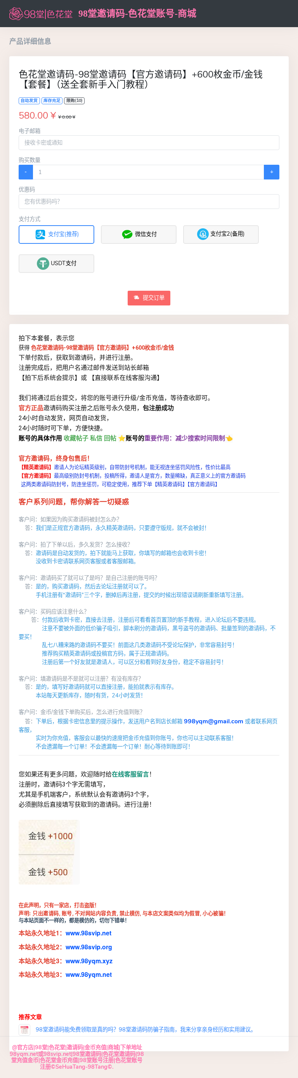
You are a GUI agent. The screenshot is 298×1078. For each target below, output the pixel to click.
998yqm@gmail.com (213, 721)
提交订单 (153, 298)
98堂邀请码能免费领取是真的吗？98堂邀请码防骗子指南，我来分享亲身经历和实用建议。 (145, 1029)
